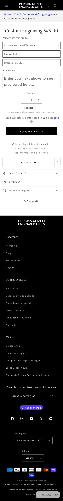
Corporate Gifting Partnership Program (28, 375)
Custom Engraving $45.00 (20, 18)
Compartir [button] (33, 201)
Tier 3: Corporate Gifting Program (34, 14)
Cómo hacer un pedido (19, 303)
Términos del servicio (47, 485)
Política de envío (33, 494)
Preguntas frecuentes (18, 317)
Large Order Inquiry (17, 367)
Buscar (10, 267)
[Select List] (58, 161)
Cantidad (31, 93)
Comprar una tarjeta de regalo (23, 360)
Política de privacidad (23, 485)
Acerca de (11, 245)
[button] (7, 5)
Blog (8, 253)
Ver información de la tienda (31, 152)
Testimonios (13, 260)
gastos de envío (18, 112)
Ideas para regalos (16, 353)
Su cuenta (12, 288)
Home (7, 14)
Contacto (11, 325)
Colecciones (13, 345)
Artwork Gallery (15, 310)
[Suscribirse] (52, 396)
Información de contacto (21, 490)
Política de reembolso (46, 490)
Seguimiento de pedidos (20, 295)
